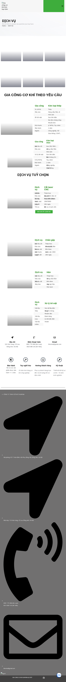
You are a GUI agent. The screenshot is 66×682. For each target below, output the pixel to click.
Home (4, 26)
